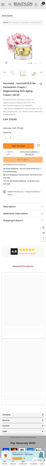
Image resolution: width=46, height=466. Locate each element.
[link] (23, 329)
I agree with (9, 152)
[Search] (10, 4)
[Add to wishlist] (38, 145)
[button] (35, 63)
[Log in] (35, 4)
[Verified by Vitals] (24, 458)
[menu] (2, 4)
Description (7, 16)
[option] (23, 46)
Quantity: (7, 132)
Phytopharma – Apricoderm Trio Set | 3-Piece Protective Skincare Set (23, 454)
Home (5, 22)
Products (14, 22)
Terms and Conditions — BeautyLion (30, 153)
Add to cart (18, 146)
